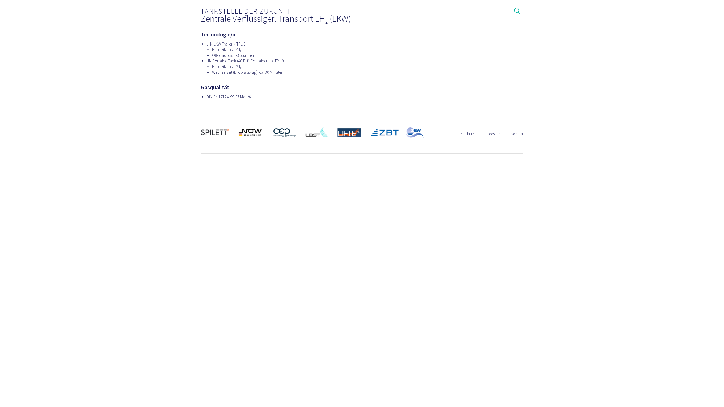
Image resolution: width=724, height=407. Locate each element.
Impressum (492, 133)
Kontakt (517, 133)
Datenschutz (464, 133)
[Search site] (517, 12)
